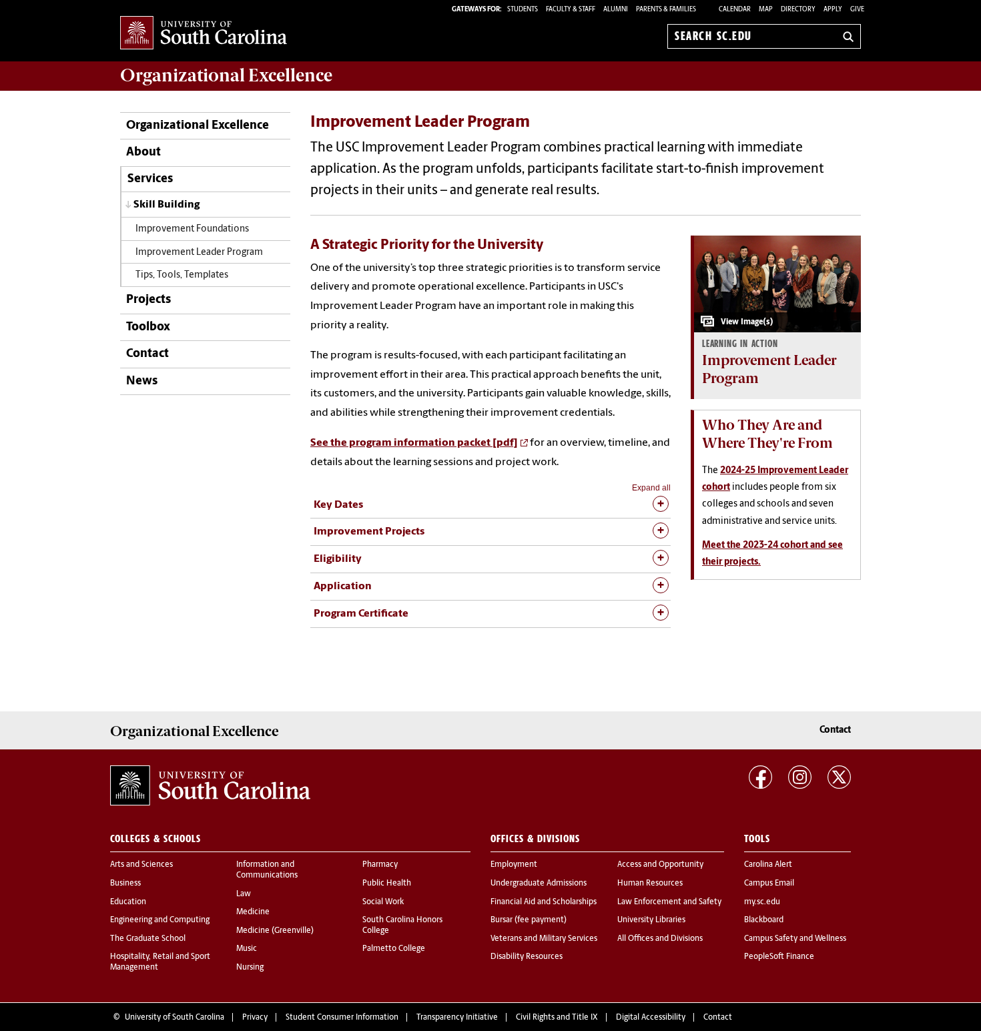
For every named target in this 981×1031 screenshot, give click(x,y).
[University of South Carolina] (210, 785)
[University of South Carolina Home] (203, 33)
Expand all (651, 487)
